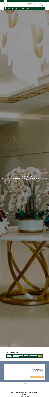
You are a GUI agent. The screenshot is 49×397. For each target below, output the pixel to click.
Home (5, 8)
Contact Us (23, 8)
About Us (9, 8)
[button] (46, 178)
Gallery (16, 8)
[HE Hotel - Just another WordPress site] (8, 4)
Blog (19, 8)
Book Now (40, 355)
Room (12, 8)
